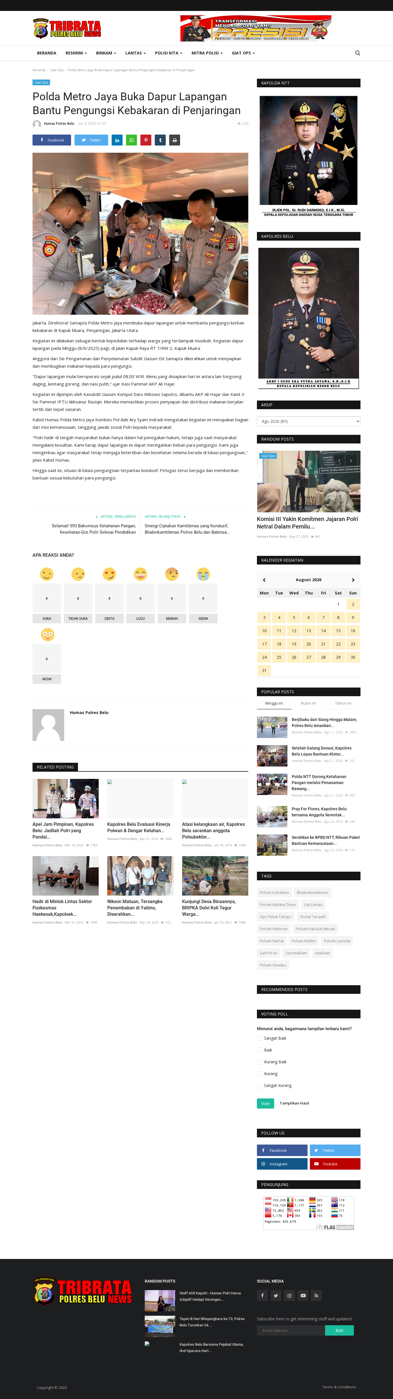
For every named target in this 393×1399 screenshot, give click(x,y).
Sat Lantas (313, 904)
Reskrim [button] (75, 53)
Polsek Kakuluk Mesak (315, 928)
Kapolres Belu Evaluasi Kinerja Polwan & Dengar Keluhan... (138, 827)
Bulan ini (308, 703)
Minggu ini (274, 703)
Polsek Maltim (304, 940)
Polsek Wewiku (273, 965)
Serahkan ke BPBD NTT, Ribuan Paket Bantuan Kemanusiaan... (326, 840)
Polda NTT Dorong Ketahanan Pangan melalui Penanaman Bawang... (319, 782)
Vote (265, 1103)
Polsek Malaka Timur (278, 904)
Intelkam (322, 953)
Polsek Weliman (274, 928)
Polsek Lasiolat (337, 940)
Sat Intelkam (296, 953)
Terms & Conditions (339, 1386)
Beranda (46, 53)
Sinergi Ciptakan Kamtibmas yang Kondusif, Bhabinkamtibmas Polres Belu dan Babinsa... (187, 529)
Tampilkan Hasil (294, 1103)
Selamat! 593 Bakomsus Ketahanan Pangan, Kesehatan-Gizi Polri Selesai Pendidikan (94, 529)
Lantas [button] (134, 53)
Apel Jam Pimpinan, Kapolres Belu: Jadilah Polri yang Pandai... (63, 831)
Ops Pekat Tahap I (276, 916)
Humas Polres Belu (59, 123)
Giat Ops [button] (242, 53)
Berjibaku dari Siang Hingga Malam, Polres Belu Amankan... (324, 722)
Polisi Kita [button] (167, 53)
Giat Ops (57, 70)
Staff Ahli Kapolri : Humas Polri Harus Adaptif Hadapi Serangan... (210, 1296)
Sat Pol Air (268, 953)
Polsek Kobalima (274, 892)
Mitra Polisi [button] (206, 53)
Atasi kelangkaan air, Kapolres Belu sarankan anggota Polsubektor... (213, 831)
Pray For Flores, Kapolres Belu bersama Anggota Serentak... (319, 812)
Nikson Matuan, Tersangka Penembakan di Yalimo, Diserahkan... (135, 908)
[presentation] (339, 460)
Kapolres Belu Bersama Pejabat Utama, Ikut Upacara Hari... (212, 1347)
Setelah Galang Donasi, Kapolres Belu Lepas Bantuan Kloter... (322, 751)
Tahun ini (343, 703)
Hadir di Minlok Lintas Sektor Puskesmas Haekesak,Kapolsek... (62, 908)
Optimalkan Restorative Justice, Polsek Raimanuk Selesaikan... (307, 523)
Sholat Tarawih (313, 916)
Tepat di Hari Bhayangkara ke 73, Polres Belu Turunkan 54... (212, 1322)
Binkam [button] (104, 53)
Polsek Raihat (272, 940)
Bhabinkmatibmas (313, 892)
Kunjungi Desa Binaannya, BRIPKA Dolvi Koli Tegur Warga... (209, 908)
